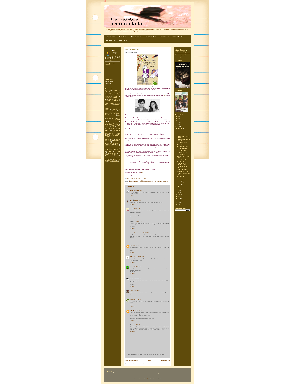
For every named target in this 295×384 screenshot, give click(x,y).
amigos (107, 97)
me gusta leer (117, 130)
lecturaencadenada (109, 124)
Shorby (132, 278)
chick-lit (106, 104)
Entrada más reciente (131, 360)
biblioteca (107, 101)
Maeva (131, 208)
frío (112, 118)
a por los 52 (109, 93)
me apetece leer (111, 128)
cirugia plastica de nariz (136, 232)
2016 (177, 118)
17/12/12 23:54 (137, 278)
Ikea (110, 90)
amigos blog (116, 97)
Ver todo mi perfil (108, 60)
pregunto (117, 144)
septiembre (180, 183)
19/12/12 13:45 (138, 310)
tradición (114, 159)
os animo (116, 138)
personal (115, 140)
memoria (107, 133)
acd (117, 93)
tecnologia (116, 158)
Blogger (161, 378)
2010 (177, 202)
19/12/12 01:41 (137, 299)
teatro (111, 158)
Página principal (110, 36)
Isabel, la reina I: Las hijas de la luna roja (183, 132)
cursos (106, 109)
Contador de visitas (178, 57)
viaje (118, 160)
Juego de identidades (182, 169)
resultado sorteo (113, 153)
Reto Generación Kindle (182, 146)
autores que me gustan (134, 181)
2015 (177, 120)
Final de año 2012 (181, 130)
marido (112, 126)
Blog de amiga (180, 176)
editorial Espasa (143, 181)
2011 (177, 201)
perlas (109, 140)
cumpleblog (107, 108)
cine (112, 104)
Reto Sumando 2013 (181, 159)
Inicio (149, 360)
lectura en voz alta (111, 123)
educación (107, 114)
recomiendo (165, 181)
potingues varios (109, 144)
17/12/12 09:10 (138, 190)
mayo (179, 190)
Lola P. (131, 290)
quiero (112, 148)
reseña (126, 183)
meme (116, 132)
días (111, 112)
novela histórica (108, 138)
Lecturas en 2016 (111, 40)
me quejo (109, 132)
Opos (112, 92)
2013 (177, 124)
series (112, 155)
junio (179, 188)
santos (107, 155)
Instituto (115, 90)
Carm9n (132, 299)
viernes (110, 161)
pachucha (107, 139)
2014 (177, 122)
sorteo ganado (115, 156)
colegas (113, 105)
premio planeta (114, 145)
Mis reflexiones (164, 36)
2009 (177, 204)
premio (106, 145)
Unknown (132, 310)
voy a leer (115, 161)
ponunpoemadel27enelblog (115, 143)
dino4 (148, 378)
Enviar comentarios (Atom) (138, 363)
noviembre (180, 179)
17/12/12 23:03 (137, 266)
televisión (107, 159)
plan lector (115, 142)
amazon (115, 96)
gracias (149, 181)
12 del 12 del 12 (180, 161)
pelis (112, 139)
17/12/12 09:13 (137, 200)
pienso (107, 142)
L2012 (152, 181)
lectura (156, 181)
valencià (113, 160)
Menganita (132, 190)
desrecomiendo (108, 110)
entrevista (113, 114)
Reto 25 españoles (181, 154)
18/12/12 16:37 (137, 290)
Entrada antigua (165, 360)
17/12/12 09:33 (137, 208)
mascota (118, 126)
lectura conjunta (114, 121)
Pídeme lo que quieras (182, 148)
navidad (108, 134)
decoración (115, 109)
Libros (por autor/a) (150, 36)
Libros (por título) (136, 36)
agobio (116, 94)
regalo (109, 151)
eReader (117, 112)
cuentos (116, 106)
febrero (179, 196)
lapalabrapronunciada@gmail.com (182, 52)
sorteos (106, 158)
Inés (131, 200)
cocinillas (117, 104)
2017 (177, 116)
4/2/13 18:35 (137, 324)
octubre (179, 181)
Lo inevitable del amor (182, 152)
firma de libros (117, 116)
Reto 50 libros (180, 144)
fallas (110, 115)
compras (118, 105)
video (106, 161)
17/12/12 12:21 (136, 245)
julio (179, 186)
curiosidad (115, 108)
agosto (179, 184)
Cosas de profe (123, 36)
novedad (107, 136)
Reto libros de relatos (182, 142)
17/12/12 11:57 (145, 232)
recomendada (108, 149)
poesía (106, 143)
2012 (177, 126)
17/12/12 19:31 (141, 256)
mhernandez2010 (113, 133)
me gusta (160, 181)
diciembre (180, 128)
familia (114, 115)
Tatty (131, 245)
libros (116, 124)
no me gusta (114, 135)
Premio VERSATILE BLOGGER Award (181, 164)
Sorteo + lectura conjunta (182, 171)
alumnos (107, 96)
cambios (106, 103)
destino (115, 110)
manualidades (107, 125)
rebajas (117, 148)
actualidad (108, 94)
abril (179, 192)
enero (179, 198)
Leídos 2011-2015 (177, 36)
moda (119, 133)
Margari (132, 266)
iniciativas (107, 119)
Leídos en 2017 (123, 40)
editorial (106, 113)
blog (112, 101)
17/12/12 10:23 (138, 221)
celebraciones (114, 103)
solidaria (117, 155)
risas (119, 154)
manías (113, 125)
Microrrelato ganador (181, 150)
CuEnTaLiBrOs (133, 256)
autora (116, 99)
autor (110, 99)
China (106, 90)
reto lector (114, 154)
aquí (165, 95)
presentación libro (113, 146)
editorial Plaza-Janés (115, 113)
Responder (132, 195)
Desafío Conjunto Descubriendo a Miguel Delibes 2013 (183, 136)
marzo (179, 194)
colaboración (107, 105)
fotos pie (108, 118)
